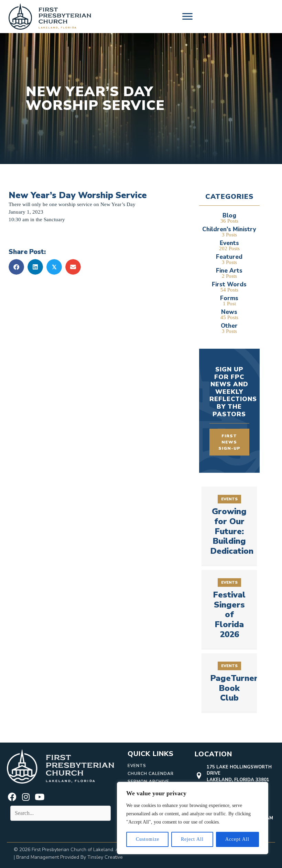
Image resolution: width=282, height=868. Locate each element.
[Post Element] (229, 526)
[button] (12, 797)
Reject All (192, 839)
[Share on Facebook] (16, 267)
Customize (147, 839)
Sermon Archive (148, 781)
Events (137, 765)
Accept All (237, 839)
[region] (192, 818)
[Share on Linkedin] (35, 267)
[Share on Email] (73, 267)
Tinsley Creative (105, 857)
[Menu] (187, 16)
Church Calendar (151, 773)
